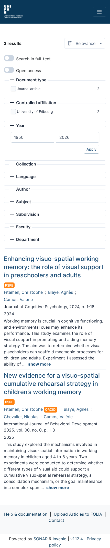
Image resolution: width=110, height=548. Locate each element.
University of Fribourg (35, 111)
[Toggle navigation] (99, 12)
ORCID (50, 410)
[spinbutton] (32, 137)
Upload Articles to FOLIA (78, 514)
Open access (28, 70)
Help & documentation (25, 514)
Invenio (60, 538)
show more (39, 364)
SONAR (41, 538)
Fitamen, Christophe (23, 292)
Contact (56, 520)
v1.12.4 (76, 538)
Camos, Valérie (18, 299)
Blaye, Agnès (60, 292)
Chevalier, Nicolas (21, 416)
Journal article (28, 88)
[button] (28, 80)
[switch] (9, 58)
